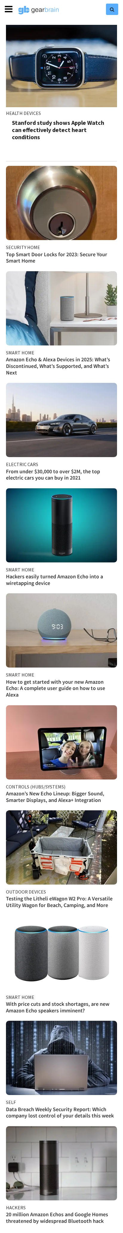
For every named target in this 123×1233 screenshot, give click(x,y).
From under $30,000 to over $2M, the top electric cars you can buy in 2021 (53, 474)
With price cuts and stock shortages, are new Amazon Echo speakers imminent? (57, 1007)
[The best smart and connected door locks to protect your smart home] (61, 203)
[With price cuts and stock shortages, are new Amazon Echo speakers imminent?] (61, 953)
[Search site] (112, 9)
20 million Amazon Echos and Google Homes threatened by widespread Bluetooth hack (57, 1217)
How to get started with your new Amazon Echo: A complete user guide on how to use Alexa (55, 688)
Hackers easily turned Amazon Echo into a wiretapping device (54, 579)
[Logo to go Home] (38, 10)
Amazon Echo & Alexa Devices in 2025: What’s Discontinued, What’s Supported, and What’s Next (58, 366)
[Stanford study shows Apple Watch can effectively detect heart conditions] (61, 66)
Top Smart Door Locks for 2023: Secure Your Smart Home (56, 257)
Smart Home (20, 353)
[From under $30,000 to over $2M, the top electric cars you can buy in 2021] (61, 420)
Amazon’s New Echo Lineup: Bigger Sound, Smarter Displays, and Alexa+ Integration (55, 796)
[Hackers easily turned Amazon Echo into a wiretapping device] (61, 525)
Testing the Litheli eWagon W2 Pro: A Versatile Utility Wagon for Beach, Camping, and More (59, 902)
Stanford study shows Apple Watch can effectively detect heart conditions (58, 130)
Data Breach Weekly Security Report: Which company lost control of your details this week (60, 1112)
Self (11, 1102)
